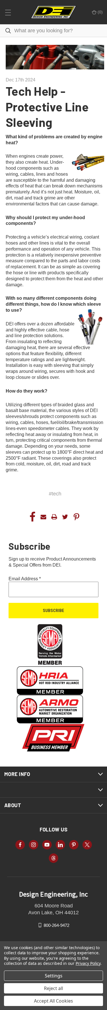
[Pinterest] (76, 517)
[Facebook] (32, 517)
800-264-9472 (56, 925)
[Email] (43, 517)
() (99, 12)
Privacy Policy (88, 963)
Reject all (53, 988)
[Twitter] (65, 517)
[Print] (54, 517)
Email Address (25, 578)
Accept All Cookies (53, 1001)
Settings (53, 976)
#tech (55, 494)
